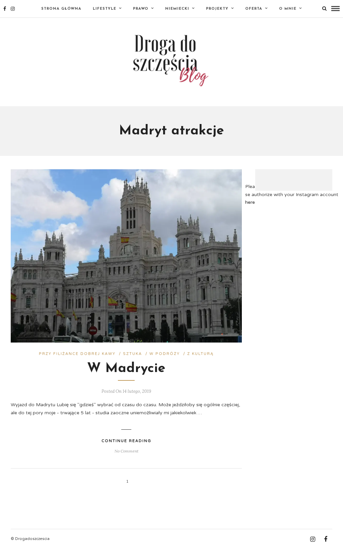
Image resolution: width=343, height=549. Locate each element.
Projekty (217, 9)
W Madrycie (126, 368)
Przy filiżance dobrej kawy (77, 354)
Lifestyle (104, 9)
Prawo (140, 9)
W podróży (164, 354)
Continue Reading (126, 441)
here (250, 202)
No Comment (126, 450)
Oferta (253, 9)
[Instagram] (13, 8)
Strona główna (61, 9)
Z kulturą (200, 354)
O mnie (287, 9)
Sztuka (132, 354)
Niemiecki (177, 9)
